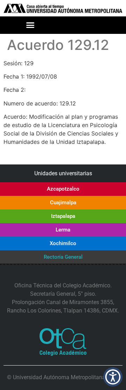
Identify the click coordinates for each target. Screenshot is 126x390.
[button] (30, 25)
